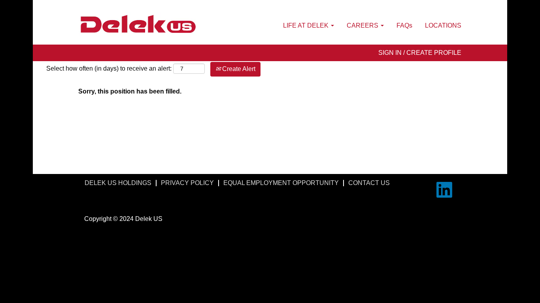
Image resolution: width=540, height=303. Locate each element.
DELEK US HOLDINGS (118, 183)
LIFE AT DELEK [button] (306, 25)
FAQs (404, 25)
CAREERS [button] (363, 25)
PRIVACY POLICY (187, 183)
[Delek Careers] (138, 24)
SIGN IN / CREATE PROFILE (419, 52)
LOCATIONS (443, 25)
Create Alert (238, 68)
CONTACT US (369, 183)
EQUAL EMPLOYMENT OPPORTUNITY (281, 183)
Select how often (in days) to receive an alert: (109, 68)
